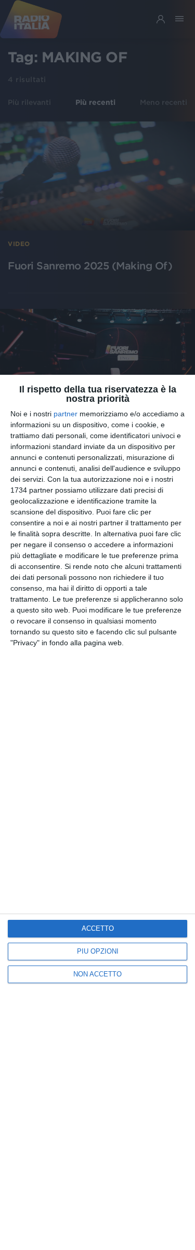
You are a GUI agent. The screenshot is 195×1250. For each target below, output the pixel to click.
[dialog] (97, 812)
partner (65, 413)
